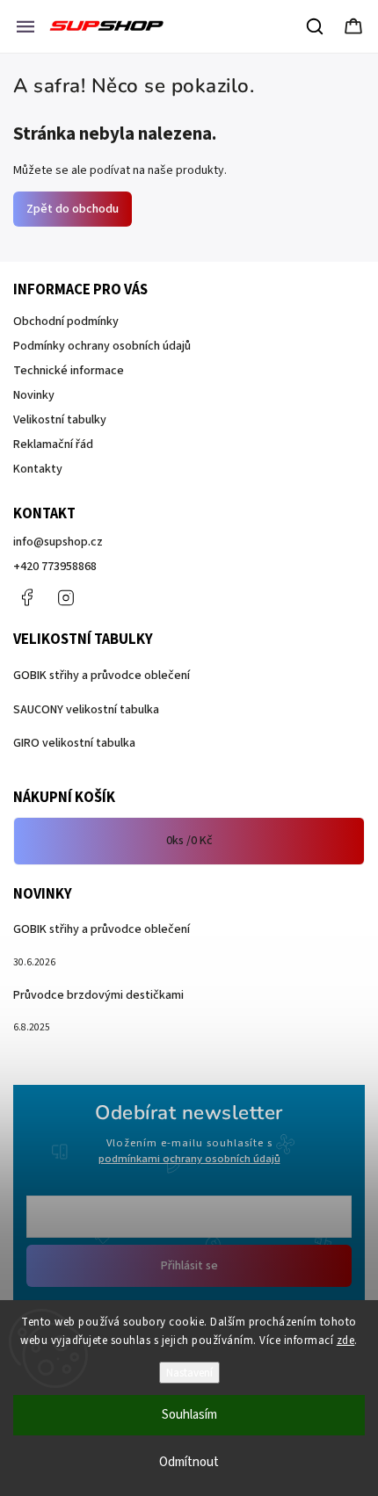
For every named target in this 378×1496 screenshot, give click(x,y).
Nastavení (189, 1372)
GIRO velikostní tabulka (74, 743)
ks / (189, 840)
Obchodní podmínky (66, 321)
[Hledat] (315, 26)
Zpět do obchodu (72, 209)
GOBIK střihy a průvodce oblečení (101, 675)
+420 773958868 (55, 566)
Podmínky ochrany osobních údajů (102, 346)
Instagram (66, 597)
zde (346, 1340)
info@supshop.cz (58, 542)
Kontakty (37, 469)
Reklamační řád (53, 444)
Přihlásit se (189, 1266)
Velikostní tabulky (59, 420)
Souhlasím (189, 1415)
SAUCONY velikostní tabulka (86, 710)
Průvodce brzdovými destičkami (98, 995)
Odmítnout (189, 1462)
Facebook (26, 597)
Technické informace (68, 370)
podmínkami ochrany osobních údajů (189, 1159)
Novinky (34, 395)
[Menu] (25, 26)
